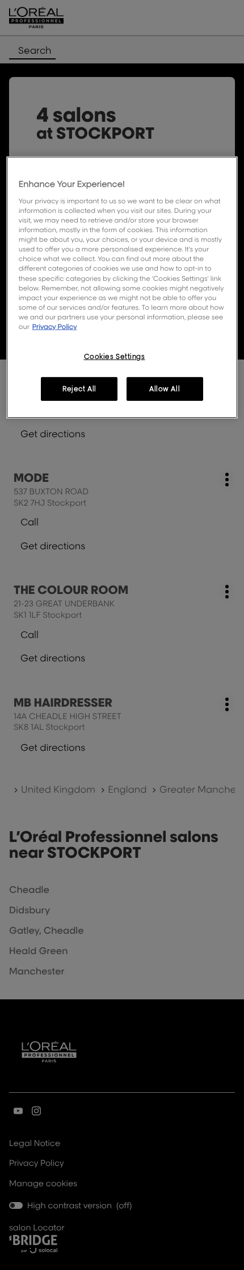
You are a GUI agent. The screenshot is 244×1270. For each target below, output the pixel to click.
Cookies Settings (114, 356)
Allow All (164, 388)
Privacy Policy (54, 326)
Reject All (79, 388)
